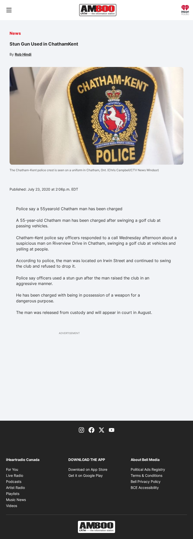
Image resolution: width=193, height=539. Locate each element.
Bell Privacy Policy (146, 481)
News (15, 33)
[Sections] (9, 10)
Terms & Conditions (146, 475)
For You (12, 469)
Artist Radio (15, 487)
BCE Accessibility (145, 487)
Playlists (12, 493)
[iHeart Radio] (185, 9)
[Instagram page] (81, 430)
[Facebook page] (91, 430)
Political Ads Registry (148, 469)
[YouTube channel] (112, 430)
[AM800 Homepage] (97, 10)
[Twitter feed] (102, 430)
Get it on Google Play (85, 475)
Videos (11, 506)
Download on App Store (87, 469)
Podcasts (13, 481)
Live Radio (14, 475)
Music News (16, 499)
